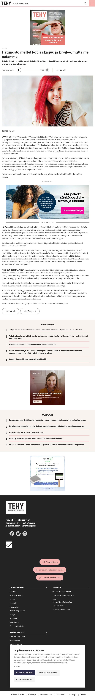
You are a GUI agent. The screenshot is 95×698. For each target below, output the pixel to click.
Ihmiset (13, 603)
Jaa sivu (59, 70)
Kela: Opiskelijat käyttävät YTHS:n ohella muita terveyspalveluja (36, 438)
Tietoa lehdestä (17, 632)
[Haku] (85, 3)
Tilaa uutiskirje (52, 562)
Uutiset (13, 591)
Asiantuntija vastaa (17, 611)
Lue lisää (17, 666)
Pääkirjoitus (14, 622)
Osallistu (56, 587)
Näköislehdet (15, 640)
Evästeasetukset (24, 679)
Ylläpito (83, 695)
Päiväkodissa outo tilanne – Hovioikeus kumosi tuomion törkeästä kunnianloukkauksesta (46, 426)
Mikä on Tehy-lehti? (17, 637)
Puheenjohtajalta (17, 626)
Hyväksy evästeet (24, 673)
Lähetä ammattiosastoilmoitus (51, 570)
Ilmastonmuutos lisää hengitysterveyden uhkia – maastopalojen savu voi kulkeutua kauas (47, 420)
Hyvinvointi (14, 607)
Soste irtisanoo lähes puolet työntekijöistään (28, 359)
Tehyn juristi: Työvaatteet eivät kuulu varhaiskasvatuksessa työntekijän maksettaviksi (45, 330)
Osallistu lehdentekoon (52, 577)
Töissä (12, 599)
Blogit (12, 614)
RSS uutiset (60, 695)
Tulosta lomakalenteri (61, 609)
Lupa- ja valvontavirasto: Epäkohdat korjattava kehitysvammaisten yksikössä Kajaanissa (46, 445)
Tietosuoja (32, 695)
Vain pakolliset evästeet (48, 673)
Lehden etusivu (17, 587)
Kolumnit (13, 618)
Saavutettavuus (46, 695)
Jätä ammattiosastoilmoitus (62, 600)
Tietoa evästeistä (17, 695)
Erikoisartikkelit (16, 595)
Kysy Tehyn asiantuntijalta (63, 595)
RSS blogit (73, 695)
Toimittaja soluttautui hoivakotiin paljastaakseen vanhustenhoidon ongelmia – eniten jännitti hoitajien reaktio (48, 337)
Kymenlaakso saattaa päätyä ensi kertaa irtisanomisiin (32, 344)
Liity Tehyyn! (29, 311)
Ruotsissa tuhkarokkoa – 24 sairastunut (26, 432)
